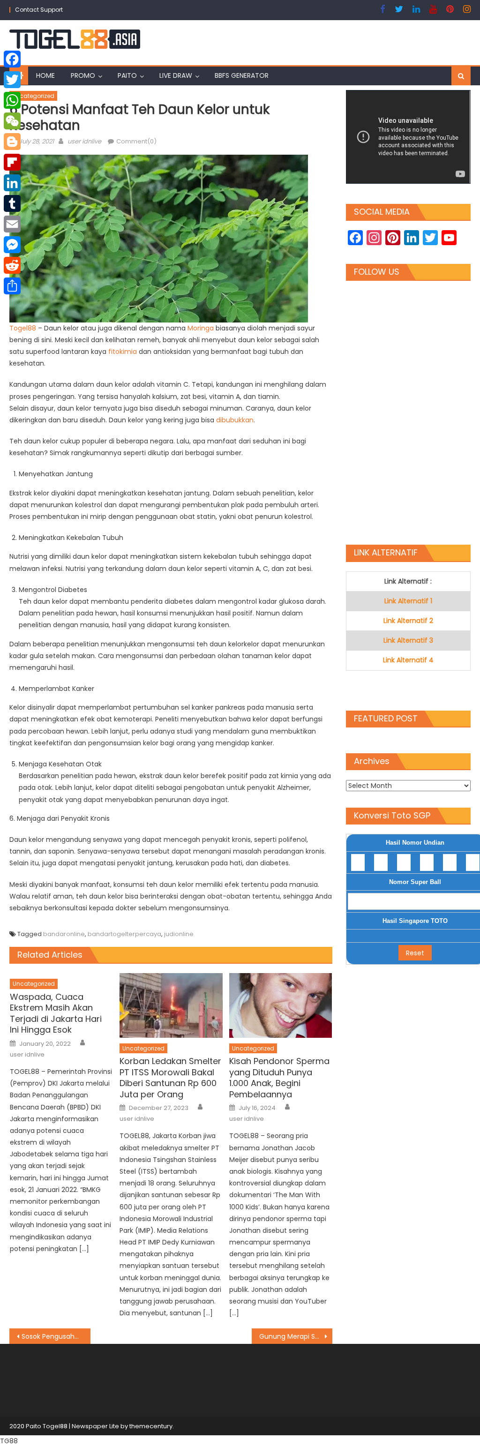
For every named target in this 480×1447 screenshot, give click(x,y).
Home (45, 75)
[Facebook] (12, 59)
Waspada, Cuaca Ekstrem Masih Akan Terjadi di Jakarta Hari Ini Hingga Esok (56, 1013)
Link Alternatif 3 (408, 640)
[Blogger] (12, 141)
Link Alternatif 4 (408, 660)
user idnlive (84, 141)
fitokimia (123, 351)
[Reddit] (12, 265)
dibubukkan (235, 420)
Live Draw (175, 75)
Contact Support (39, 10)
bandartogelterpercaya (124, 934)
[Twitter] (12, 79)
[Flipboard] (12, 162)
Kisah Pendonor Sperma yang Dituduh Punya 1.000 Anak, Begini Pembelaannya (279, 1078)
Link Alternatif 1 (408, 601)
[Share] (12, 286)
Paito (127, 75)
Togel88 (23, 328)
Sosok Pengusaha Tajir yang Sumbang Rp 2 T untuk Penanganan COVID (56, 1336)
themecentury (150, 1426)
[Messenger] (12, 244)
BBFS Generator (242, 75)
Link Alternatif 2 (408, 620)
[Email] (12, 224)
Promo (83, 75)
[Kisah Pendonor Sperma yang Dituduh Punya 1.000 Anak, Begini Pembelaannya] (280, 1005)
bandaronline (64, 934)
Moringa (202, 328)
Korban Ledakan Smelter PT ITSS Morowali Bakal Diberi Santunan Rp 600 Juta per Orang (170, 1078)
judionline (179, 934)
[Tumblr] (12, 203)
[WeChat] (12, 121)
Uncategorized (33, 96)
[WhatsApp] (12, 100)
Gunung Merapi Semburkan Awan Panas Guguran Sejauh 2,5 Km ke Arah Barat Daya (295, 1336)
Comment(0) (136, 141)
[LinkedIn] (12, 182)
